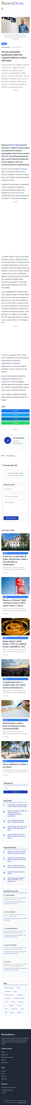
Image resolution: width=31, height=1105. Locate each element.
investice (11, 1005)
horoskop (21, 1002)
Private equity (10, 455)
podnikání (7, 991)
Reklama (3, 1076)
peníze (6, 1002)
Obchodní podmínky (7, 1090)
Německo (20, 1012)
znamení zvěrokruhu (19, 998)
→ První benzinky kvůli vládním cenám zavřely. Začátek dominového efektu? (14, 952)
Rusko (18, 988)
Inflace (6, 1009)
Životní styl (4, 1062)
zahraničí (16, 366)
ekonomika (8, 998)
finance (15, 991)
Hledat (15, 792)
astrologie (19, 995)
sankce (13, 1002)
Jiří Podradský (5, 47)
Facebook (15, 411)
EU (5, 1005)
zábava (12, 1012)
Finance (3, 1060)
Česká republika (9, 988)
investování (17, 193)
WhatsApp (15, 423)
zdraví (22, 1009)
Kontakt (3, 1071)
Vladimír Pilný (22, 1102)
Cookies (3, 1092)
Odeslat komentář (11, 518)
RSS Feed (4, 1079)
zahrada (19, 1005)
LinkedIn (15, 419)
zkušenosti (23, 169)
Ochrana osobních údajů (8, 1087)
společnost (5, 382)
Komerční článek (9, 995)
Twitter (15, 415)
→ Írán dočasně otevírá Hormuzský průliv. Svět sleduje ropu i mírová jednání (14, 935)
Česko (4, 43)
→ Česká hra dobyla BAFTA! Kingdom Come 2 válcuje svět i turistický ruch (14, 902)
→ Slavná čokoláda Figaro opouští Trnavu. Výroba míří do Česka (15, 919)
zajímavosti (14, 1009)
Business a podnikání (7, 1057)
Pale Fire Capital (14, 145)
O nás (3, 1073)
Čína (6, 1012)
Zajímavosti (4, 1054)
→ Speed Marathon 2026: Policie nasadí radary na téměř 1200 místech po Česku (15, 969)
